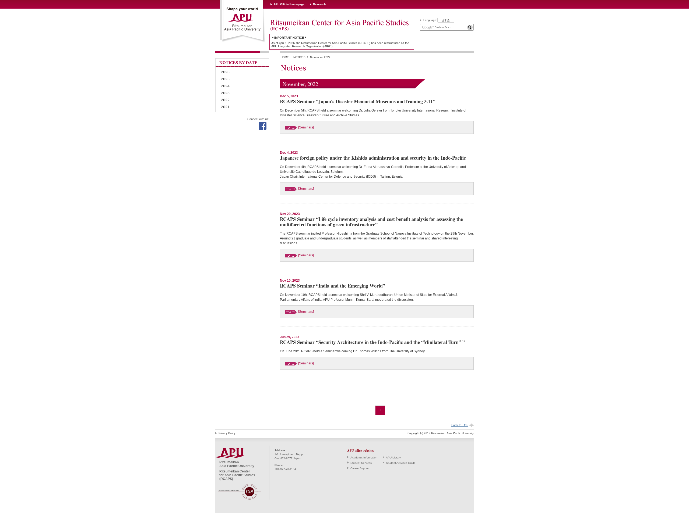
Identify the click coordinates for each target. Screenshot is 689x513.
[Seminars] (306, 127)
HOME (285, 57)
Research (319, 4)
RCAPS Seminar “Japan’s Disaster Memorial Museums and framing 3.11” (357, 101)
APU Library (393, 457)
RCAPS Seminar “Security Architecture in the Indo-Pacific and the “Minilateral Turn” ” (372, 342)
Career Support (360, 468)
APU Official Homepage (289, 4)
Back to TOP (459, 425)
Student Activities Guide (401, 462)
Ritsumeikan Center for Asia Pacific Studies (339, 25)
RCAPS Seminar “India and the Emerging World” (332, 285)
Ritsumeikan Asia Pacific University (242, 21)
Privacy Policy (227, 433)
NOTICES (299, 57)
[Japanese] (445, 20)
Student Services (361, 462)
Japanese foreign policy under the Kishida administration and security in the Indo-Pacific (373, 157)
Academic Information (363, 457)
